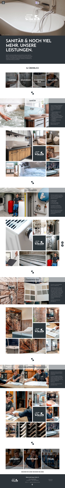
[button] (24, 471)
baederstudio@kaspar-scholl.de (35, 482)
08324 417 (27, 482)
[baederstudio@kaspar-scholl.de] (62, 242)
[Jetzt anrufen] (62, 245)
